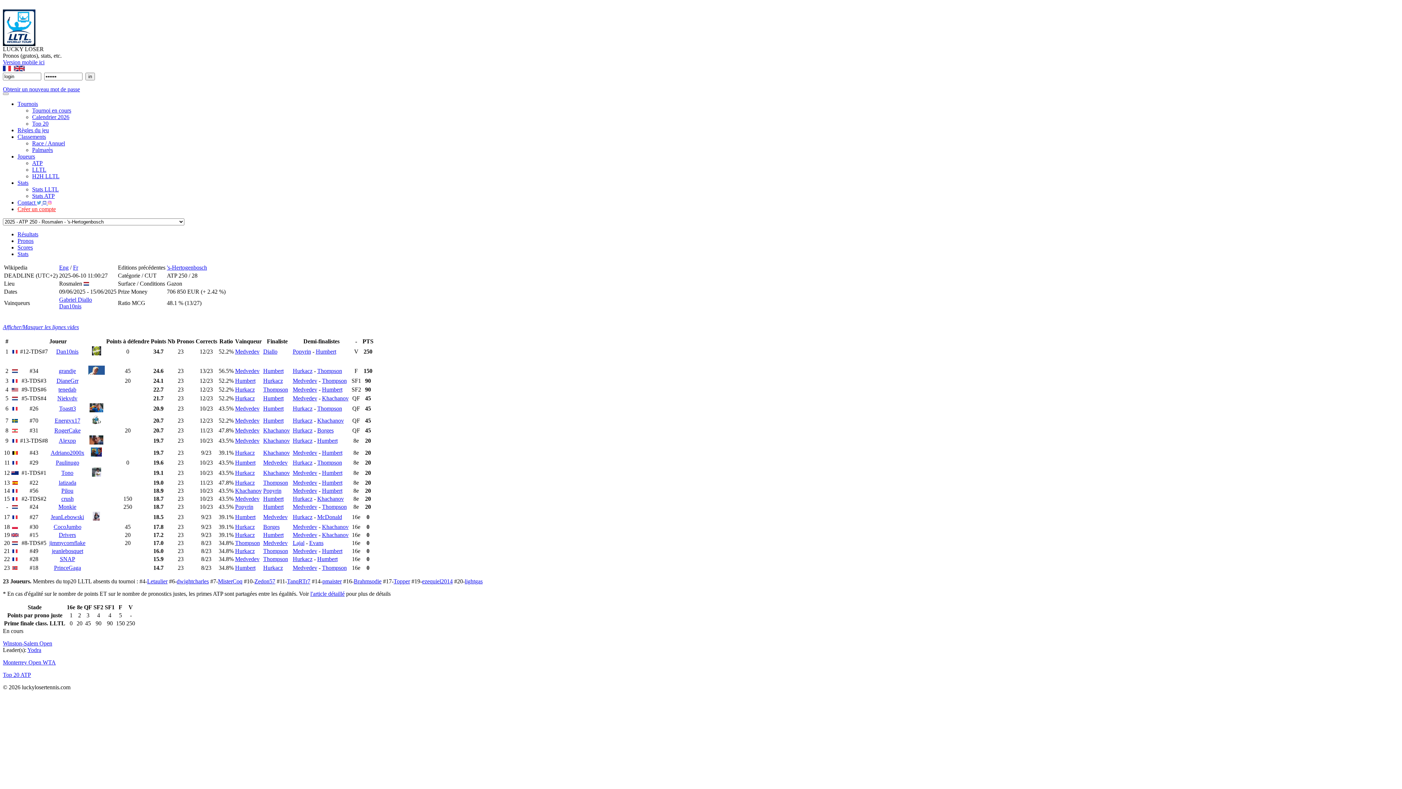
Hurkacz (303, 371)
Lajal (298, 543)
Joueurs (26, 156)
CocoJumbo (67, 527)
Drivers (67, 535)
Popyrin (302, 351)
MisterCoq (230, 581)
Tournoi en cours (51, 110)
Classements (32, 137)
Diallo (270, 351)
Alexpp (67, 441)
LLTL (39, 170)
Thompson (329, 371)
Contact (27, 202)
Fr (75, 267)
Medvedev (247, 351)
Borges (325, 430)
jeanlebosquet (67, 551)
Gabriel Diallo (75, 300)
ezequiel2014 (437, 581)
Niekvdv (67, 398)
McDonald (329, 517)
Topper (402, 581)
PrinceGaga (67, 568)
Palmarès (42, 150)
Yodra (34, 650)
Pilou (67, 491)
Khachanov (335, 398)
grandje (67, 371)
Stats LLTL (45, 189)
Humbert (326, 351)
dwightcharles (193, 581)
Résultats (28, 234)
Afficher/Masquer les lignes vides (41, 327)
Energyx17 (67, 421)
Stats (23, 183)
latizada (67, 483)
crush (67, 499)
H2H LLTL (46, 176)
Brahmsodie (368, 581)
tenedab (67, 389)
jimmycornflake (67, 543)
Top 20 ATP (17, 675)
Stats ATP (43, 196)
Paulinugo (67, 463)
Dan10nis (70, 306)
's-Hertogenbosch (187, 267)
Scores (25, 247)
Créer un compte (37, 209)
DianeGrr (67, 381)
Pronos (26, 241)
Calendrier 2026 (50, 117)
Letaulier (157, 581)
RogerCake (67, 430)
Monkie (67, 507)
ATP (37, 163)
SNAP (67, 559)
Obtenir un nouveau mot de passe (41, 89)
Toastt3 (67, 408)
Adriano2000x (67, 453)
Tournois (28, 104)
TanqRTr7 (298, 581)
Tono (67, 473)
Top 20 (40, 124)
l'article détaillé (327, 594)
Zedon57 (264, 581)
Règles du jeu (33, 130)
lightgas (474, 581)
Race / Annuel (48, 143)
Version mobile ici (24, 62)
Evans (316, 543)
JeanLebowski (67, 517)
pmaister (332, 581)
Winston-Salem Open (27, 643)
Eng (64, 267)
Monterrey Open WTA (29, 662)
